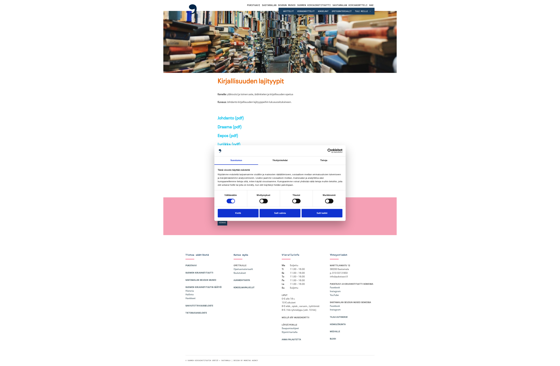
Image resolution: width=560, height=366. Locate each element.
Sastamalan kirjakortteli (350, 5)
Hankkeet (191, 298)
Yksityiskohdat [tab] (280, 160)
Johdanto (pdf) (231, 117)
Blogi (333, 338)
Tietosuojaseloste (196, 312)
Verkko (222, 222)
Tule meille (362, 11)
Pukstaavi (253, 5)
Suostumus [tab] (236, 160)
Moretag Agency (251, 360)
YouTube (334, 294)
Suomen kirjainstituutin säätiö (204, 286)
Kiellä (238, 213)
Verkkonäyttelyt (306, 11)
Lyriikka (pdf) (229, 144)
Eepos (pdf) (228, 135)
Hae (371, 5)
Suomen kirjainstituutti (314, 5)
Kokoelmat (323, 11)
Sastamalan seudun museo (278, 5)
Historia (190, 290)
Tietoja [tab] (323, 160)
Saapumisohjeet (290, 328)
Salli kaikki (322, 213)
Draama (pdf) (230, 126)
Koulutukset (240, 272)
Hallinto (190, 294)
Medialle (335, 331)
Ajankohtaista (242, 279)
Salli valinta (280, 213)
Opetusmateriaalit (342, 11)
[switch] (263, 201)
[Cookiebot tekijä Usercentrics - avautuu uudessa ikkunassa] (329, 151)
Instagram (335, 291)
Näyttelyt (288, 11)
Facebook (335, 287)
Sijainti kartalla (290, 331)
